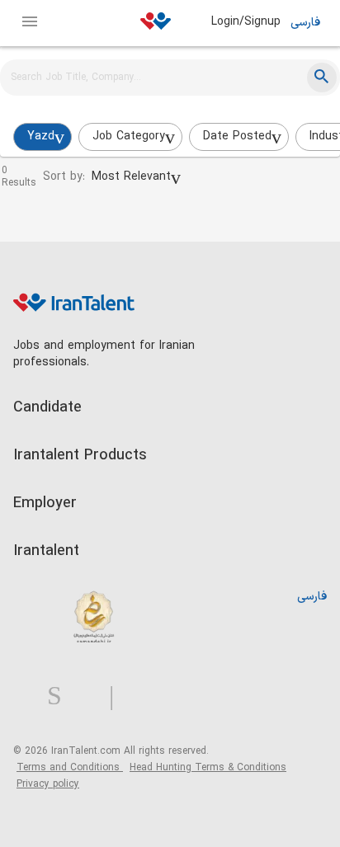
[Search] (322, 77)
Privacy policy (48, 784)
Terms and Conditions (70, 767)
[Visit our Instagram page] (61, 696)
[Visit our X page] (92, 696)
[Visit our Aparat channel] (144, 696)
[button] (136, 177)
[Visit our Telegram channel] (118, 696)
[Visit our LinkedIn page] (30, 696)
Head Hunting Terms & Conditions (208, 767)
